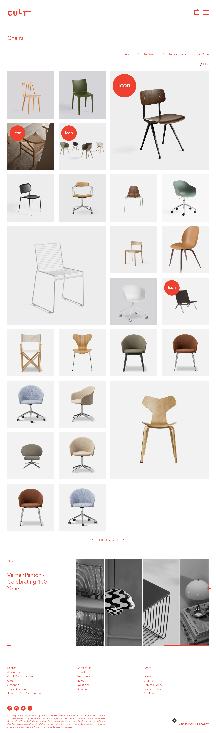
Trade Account (17, 689)
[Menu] (206, 12)
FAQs (147, 668)
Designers (83, 676)
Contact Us (84, 668)
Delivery (82, 689)
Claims (148, 680)
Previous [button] (9, 643)
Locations (83, 685)
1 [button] (98, 645)
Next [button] (208, 588)
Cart (10, 680)
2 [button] (142, 645)
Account (13, 685)
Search (128, 54)
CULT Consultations (20, 676)
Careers (149, 672)
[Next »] (123, 539)
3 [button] (186, 645)
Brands (81, 672)
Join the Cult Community (24, 693)
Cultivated (150, 693)
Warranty (150, 676)
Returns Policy (153, 685)
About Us (13, 672)
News (11, 561)
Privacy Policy (153, 689)
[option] (33, 579)
